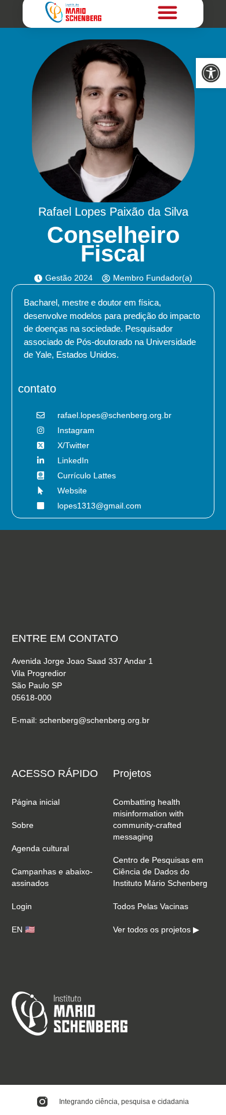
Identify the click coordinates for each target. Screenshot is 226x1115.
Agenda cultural (40, 848)
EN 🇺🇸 (23, 929)
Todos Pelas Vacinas (150, 906)
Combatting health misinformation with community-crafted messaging (148, 819)
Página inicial (36, 802)
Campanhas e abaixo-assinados (52, 877)
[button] (211, 73)
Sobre (23, 825)
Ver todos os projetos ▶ (156, 929)
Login (22, 906)
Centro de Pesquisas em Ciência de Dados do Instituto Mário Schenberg (160, 871)
